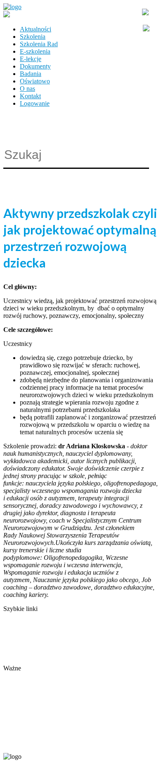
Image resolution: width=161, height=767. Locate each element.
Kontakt (30, 95)
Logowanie (35, 103)
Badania (30, 73)
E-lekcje (30, 58)
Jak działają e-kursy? (30, 660)
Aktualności (35, 29)
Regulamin (17, 645)
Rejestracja (17, 675)
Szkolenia (32, 36)
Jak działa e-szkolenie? (33, 653)
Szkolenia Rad (39, 43)
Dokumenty (35, 66)
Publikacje (17, 638)
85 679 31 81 (18, 743)
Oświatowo (35, 81)
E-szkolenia (35, 51)
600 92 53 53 (53, 743)
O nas (27, 88)
